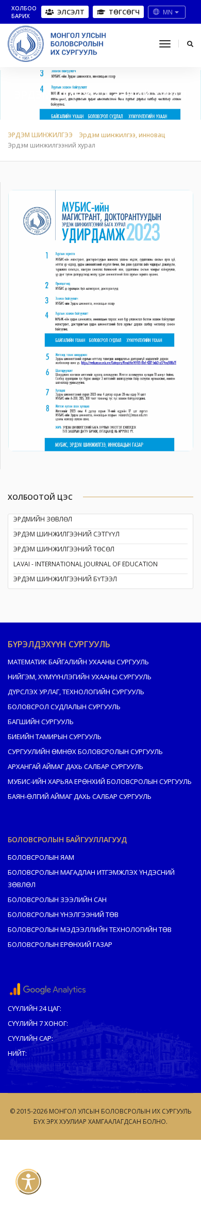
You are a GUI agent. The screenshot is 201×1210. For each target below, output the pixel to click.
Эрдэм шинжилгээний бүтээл (65, 579)
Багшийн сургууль (41, 721)
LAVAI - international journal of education (85, 564)
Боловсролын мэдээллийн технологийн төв (90, 929)
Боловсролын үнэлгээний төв (63, 914)
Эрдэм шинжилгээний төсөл (63, 549)
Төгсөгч (124, 12)
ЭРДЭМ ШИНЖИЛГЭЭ (40, 134)
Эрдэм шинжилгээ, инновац (122, 134)
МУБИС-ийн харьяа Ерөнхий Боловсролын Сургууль (100, 781)
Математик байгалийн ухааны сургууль (78, 661)
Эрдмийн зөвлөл (42, 519)
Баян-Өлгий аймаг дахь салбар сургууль (80, 796)
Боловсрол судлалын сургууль (64, 706)
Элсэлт (71, 12)
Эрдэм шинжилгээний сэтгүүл (66, 534)
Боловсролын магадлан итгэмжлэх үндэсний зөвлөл (91, 878)
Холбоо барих (24, 12)
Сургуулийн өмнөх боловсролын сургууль (85, 751)
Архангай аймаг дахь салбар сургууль (75, 766)
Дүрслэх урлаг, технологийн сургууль (76, 691)
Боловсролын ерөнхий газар (60, 944)
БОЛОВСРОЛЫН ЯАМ (41, 857)
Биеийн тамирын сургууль (55, 736)
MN (168, 12)
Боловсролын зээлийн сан (57, 899)
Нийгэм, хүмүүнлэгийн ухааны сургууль (80, 676)
